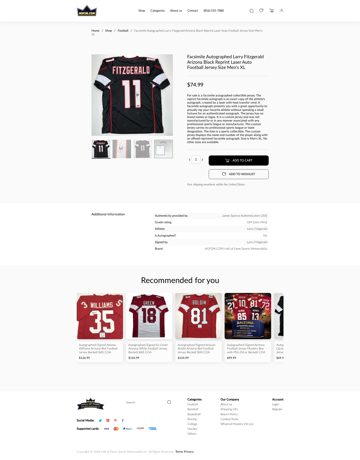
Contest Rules (229, 419)
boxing (192, 419)
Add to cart (242, 160)
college (192, 424)
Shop (141, 10)
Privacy (189, 451)
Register (277, 409)
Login (275, 404)
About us (176, 10)
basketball (194, 414)
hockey (192, 428)
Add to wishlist (242, 174)
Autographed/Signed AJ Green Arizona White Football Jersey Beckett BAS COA (148, 349)
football (193, 404)
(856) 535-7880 (214, 10)
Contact (193, 10)
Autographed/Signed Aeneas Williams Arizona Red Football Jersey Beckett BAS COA (98, 349)
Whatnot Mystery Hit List (236, 424)
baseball (193, 409)
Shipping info (229, 409)
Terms (179, 451)
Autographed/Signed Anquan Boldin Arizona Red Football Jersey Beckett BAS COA (196, 349)
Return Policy (229, 414)
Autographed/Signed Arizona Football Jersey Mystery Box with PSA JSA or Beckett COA (246, 349)
